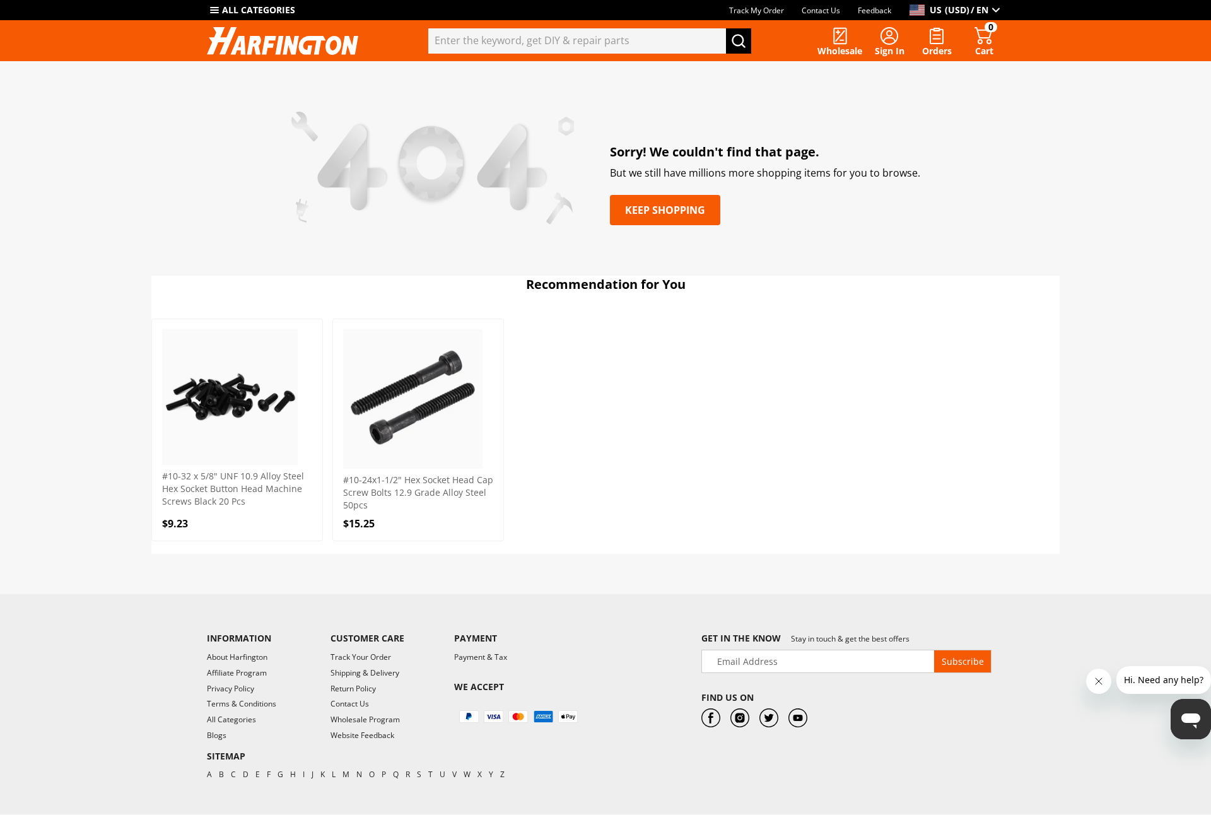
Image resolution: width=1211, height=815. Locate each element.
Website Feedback (362, 735)
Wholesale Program (365, 719)
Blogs (216, 735)
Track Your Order (361, 657)
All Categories (231, 719)
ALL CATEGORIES (258, 10)
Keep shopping (665, 210)
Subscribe (963, 661)
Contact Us (821, 10)
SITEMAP (226, 756)
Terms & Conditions (241, 703)
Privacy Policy (230, 688)
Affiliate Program (237, 672)
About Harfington (237, 657)
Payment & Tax (480, 657)
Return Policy (353, 688)
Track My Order (756, 10)
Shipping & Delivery (365, 672)
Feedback (874, 10)
